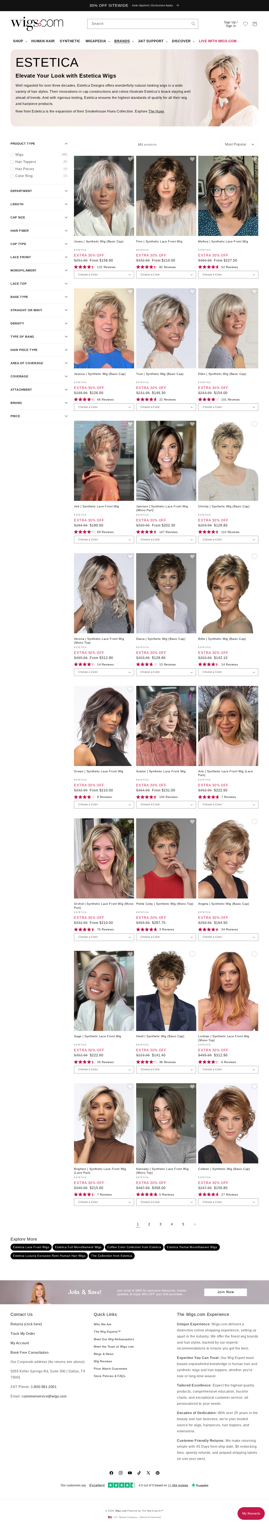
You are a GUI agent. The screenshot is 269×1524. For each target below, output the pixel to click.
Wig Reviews (103, 1361)
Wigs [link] (41, 154)
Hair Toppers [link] (41, 162)
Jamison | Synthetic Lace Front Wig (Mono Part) (162, 508)
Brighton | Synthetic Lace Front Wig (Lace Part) (100, 1170)
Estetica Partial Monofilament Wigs (192, 1247)
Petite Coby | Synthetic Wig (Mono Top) (165, 903)
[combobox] (193, 24)
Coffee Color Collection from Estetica (134, 1247)
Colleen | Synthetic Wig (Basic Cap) (224, 1169)
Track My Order (23, 1333)
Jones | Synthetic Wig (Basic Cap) (99, 241)
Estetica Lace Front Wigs (31, 1247)
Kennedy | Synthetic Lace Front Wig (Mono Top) (162, 1170)
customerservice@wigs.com (44, 1396)
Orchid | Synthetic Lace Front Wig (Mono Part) (104, 905)
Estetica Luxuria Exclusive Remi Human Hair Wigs (49, 1255)
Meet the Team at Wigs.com (114, 1346)
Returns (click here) (26, 1324)
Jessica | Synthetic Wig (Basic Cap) (100, 374)
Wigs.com (121, 1510)
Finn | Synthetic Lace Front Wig (159, 241)
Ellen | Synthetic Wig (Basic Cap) (222, 374)
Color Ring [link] (41, 176)
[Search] (193, 23)
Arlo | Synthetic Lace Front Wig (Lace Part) (225, 773)
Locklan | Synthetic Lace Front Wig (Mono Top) (223, 1038)
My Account (20, 1343)
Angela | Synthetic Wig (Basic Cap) (223, 903)
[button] (254, 24)
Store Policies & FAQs (109, 1376)
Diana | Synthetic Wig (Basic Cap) (161, 638)
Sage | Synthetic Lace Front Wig (97, 1036)
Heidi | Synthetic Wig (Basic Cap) (160, 1036)
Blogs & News (103, 1354)
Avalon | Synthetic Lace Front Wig (161, 771)
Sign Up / (231, 24)
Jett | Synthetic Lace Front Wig (96, 506)
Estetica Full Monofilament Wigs (78, 1247)
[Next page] (194, 1224)
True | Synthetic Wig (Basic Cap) (160, 374)
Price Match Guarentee (110, 1368)
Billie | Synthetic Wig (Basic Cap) (222, 638)
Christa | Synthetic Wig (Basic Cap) (223, 506)
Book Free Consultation (30, 1352)
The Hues (156, 111)
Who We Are (103, 1324)
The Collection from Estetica (111, 1255)
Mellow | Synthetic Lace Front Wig (223, 241)
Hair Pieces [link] (41, 169)
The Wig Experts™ (107, 1331)
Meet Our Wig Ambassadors (114, 1339)
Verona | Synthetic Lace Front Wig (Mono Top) (99, 640)
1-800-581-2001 (44, 1387)
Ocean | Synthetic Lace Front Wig (98, 771)
